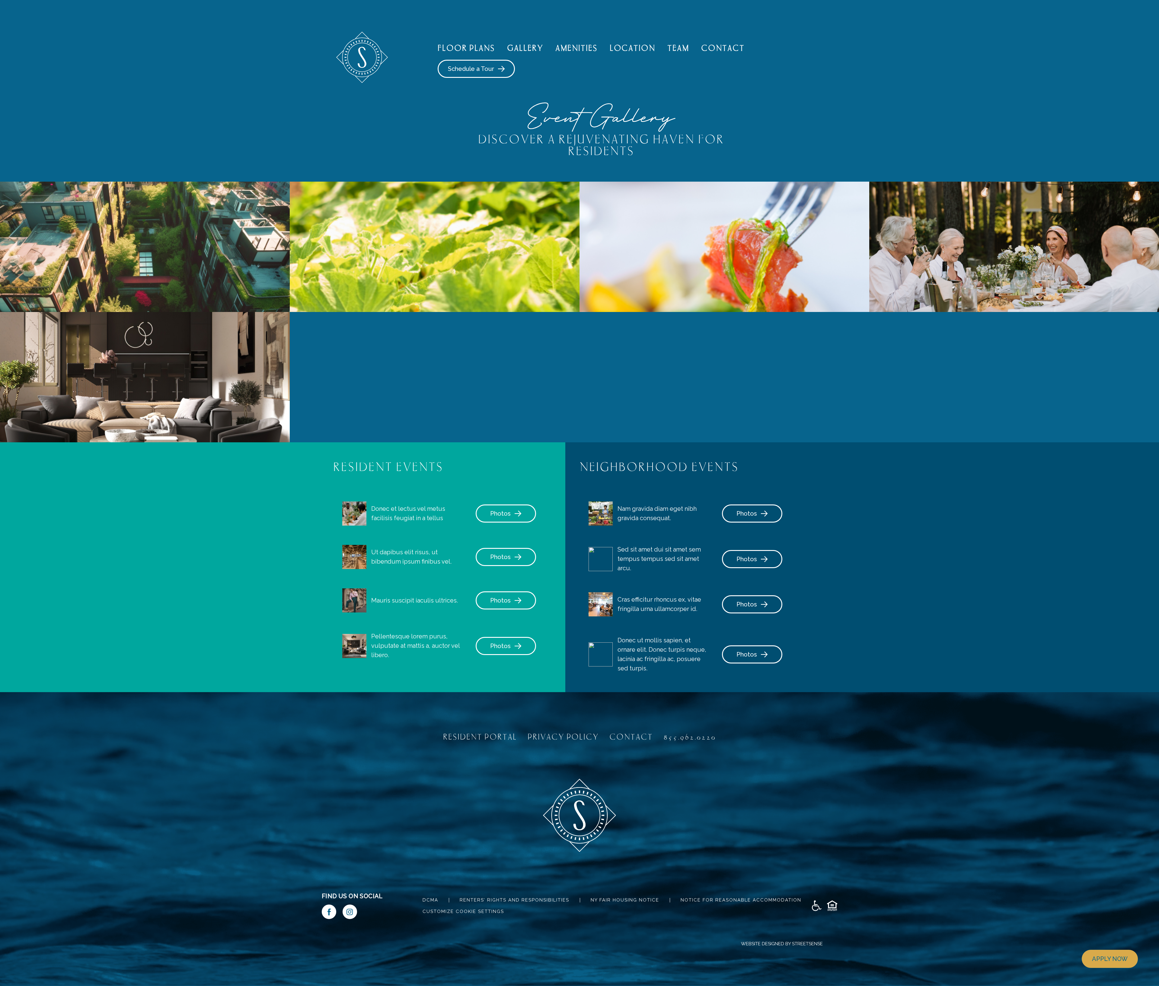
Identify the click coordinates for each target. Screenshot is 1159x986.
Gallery (525, 48)
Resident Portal (480, 737)
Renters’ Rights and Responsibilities (514, 900)
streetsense (807, 943)
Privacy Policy (563, 737)
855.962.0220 (689, 737)
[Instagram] (350, 912)
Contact (723, 48)
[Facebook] (329, 912)
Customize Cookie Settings (463, 911)
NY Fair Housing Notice (625, 900)
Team (678, 48)
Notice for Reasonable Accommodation (741, 900)
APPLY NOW (1110, 958)
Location (633, 48)
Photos (500, 513)
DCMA (430, 900)
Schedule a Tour (471, 68)
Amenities (576, 48)
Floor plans (466, 48)
